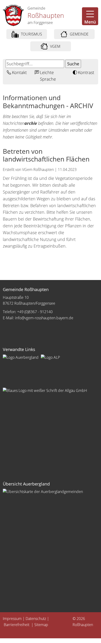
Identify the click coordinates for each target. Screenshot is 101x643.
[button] (90, 16)
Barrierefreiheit (17, 624)
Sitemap (41, 624)
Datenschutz (36, 618)
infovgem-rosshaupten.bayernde (44, 317)
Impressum (12, 618)
